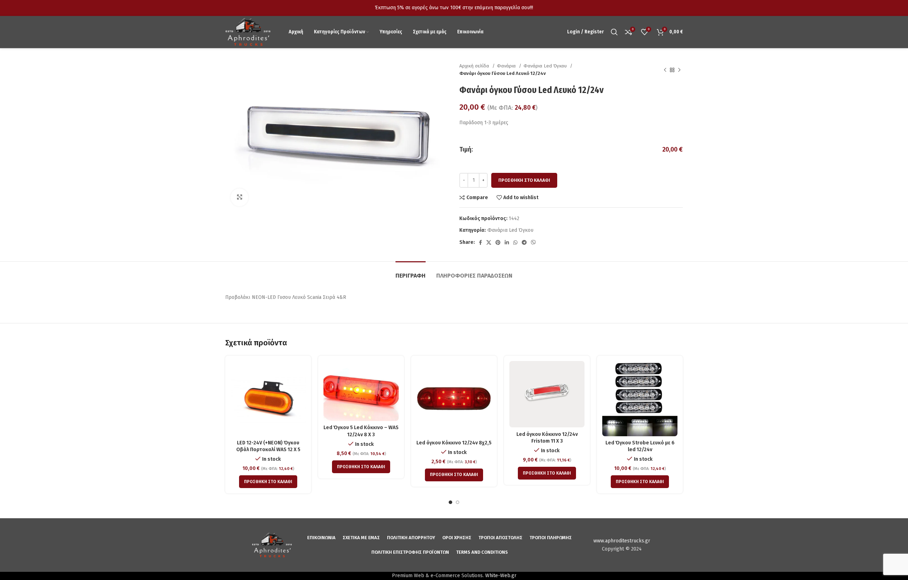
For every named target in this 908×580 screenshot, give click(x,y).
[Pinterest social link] (498, 242)
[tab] (410, 272)
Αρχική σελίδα (475, 66)
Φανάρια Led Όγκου (546, 66)
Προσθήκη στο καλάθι (524, 180)
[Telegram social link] (524, 242)
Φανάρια (507, 66)
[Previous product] (665, 69)
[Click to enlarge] (239, 197)
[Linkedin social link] (507, 242)
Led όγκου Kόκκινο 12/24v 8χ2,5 (454, 443)
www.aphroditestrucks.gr (621, 541)
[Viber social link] (533, 242)
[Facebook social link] (480, 242)
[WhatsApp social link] (515, 242)
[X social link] (488, 242)
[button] (268, 481)
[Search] (614, 32)
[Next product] (679, 69)
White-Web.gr (500, 576)
